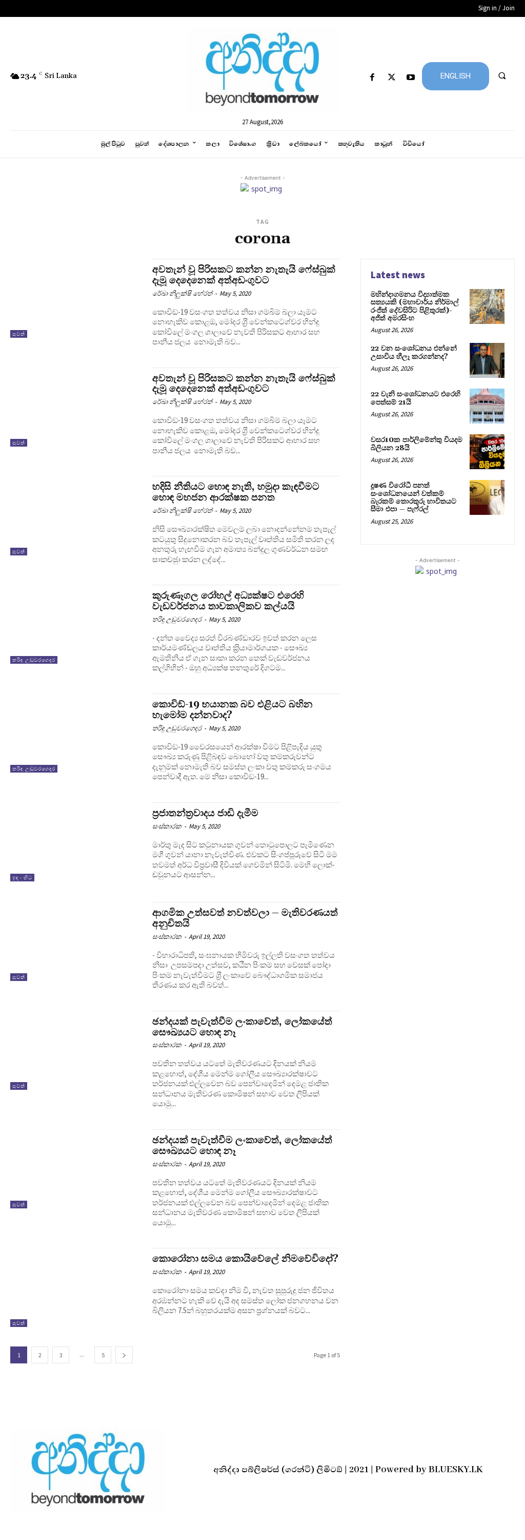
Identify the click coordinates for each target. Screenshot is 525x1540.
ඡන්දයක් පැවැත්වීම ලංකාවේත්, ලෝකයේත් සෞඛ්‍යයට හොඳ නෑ (242, 1026)
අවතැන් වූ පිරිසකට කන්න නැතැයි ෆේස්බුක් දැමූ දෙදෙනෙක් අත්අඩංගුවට (243, 274)
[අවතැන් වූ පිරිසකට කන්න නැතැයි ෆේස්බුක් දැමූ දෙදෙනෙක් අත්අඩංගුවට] (76, 298)
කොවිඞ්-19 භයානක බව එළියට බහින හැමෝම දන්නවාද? (232, 709)
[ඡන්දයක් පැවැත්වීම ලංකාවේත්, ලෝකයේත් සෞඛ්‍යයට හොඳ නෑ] (76, 1050)
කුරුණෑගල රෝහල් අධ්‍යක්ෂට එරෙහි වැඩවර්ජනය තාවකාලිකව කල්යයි (228, 600)
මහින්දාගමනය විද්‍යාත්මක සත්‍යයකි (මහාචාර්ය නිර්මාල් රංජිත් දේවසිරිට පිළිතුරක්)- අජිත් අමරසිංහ (415, 306)
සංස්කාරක (166, 826)
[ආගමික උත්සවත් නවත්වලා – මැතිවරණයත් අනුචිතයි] (76, 941)
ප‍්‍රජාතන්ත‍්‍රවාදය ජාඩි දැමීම (205, 813)
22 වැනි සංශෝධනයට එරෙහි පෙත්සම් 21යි (415, 398)
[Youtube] (410, 78)
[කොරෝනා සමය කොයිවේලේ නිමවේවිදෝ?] (76, 1287)
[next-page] (124, 1354)
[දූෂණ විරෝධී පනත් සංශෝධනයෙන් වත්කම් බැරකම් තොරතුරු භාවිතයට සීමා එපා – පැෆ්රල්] (487, 497)
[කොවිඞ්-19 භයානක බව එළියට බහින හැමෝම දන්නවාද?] (76, 733)
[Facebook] (372, 78)
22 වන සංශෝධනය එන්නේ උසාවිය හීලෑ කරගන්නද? (414, 352)
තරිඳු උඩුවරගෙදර (33, 660)
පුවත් (18, 334)
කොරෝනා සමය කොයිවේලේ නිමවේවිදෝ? (245, 1259)
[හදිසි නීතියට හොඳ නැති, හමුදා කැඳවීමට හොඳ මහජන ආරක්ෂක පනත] (76, 515)
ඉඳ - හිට (22, 877)
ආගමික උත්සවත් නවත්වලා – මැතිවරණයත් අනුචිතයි (245, 918)
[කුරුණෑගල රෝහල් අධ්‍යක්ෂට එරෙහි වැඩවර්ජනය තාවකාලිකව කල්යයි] (76, 624)
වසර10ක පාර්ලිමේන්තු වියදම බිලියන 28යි (416, 443)
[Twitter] (391, 78)
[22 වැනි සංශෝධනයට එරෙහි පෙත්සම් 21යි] (487, 406)
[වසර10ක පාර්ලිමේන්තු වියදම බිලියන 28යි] (487, 451)
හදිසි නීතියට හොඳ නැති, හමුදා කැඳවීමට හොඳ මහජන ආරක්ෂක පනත (235, 492)
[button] (502, 75)
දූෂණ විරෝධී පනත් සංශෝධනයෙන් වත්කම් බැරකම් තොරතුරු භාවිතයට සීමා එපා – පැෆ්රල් (413, 497)
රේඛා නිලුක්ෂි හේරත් (182, 293)
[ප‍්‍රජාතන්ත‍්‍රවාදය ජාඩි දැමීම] (76, 841)
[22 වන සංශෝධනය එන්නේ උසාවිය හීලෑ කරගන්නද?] (487, 360)
